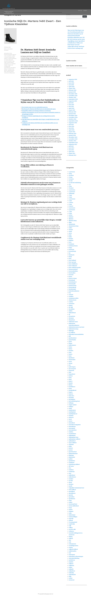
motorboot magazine (75, 424)
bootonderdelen (73, 271)
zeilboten (71, 565)
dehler (70, 311)
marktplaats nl (73, 413)
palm (70, 446)
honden (71, 350)
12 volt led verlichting (75, 182)
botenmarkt (72, 283)
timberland (72, 515)
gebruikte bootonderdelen (76, 334)
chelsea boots (72, 300)
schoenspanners (7, 67)
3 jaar (70, 195)
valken (71, 527)
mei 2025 (71, 106)
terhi (70, 513)
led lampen (72, 399)
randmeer (71, 462)
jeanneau (71, 370)
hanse (70, 343)
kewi (70, 377)
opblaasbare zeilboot (74, 439)
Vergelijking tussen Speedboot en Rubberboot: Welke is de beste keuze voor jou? (76, 42)
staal (70, 500)
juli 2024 (71, 124)
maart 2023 (72, 153)
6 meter (71, 206)
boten (70, 276)
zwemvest (71, 580)
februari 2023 (72, 155)
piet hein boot (73, 451)
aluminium (72, 224)
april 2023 (71, 151)
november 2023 (73, 139)
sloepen (71, 484)
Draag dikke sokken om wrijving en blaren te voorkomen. (36, 110)
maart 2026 (72, 88)
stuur (70, 507)
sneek (70, 486)
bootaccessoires (73, 269)
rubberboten (72, 477)
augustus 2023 (73, 144)
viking (70, 536)
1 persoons (72, 172)
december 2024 (73, 115)
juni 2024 (71, 126)
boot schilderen (73, 264)
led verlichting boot (74, 401)
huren (70, 354)
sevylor (71, 480)
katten (71, 376)
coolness (6, 57)
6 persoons (72, 209)
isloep (70, 363)
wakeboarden (72, 551)
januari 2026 (72, 92)
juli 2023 (71, 146)
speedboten (72, 493)
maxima (71, 415)
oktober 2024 (72, 119)
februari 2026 (72, 90)
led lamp (71, 397)
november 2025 (73, 95)
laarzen (71, 394)
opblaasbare (72, 435)
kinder (71, 383)
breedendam (72, 289)
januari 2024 (72, 135)
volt (70, 542)
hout (70, 352)
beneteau (71, 249)
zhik (70, 576)
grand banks (72, 339)
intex (70, 361)
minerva (71, 417)
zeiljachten (72, 571)
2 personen (72, 190)
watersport (72, 554)
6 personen (72, 208)
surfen (70, 509)
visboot (71, 538)
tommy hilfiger (73, 516)
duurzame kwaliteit (8, 61)
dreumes (71, 318)
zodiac (70, 578)
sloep (70, 482)
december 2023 (73, 137)
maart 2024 (72, 131)
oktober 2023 (72, 140)
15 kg (70, 186)
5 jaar (70, 200)
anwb (70, 231)
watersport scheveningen (76, 556)
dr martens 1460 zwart (8, 59)
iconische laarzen (10, 62)
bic (69, 253)
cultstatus (10, 57)
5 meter (71, 202)
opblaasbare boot (73, 437)
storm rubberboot (74, 506)
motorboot (72, 423)
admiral (71, 217)
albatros (71, 218)
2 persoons (72, 191)
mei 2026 (71, 85)
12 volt (70, 181)
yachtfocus (72, 560)
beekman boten (73, 246)
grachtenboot (72, 338)
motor (70, 421)
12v (70, 184)
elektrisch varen (73, 321)
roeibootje (72, 471)
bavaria (71, 238)
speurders (71, 497)
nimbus (71, 432)
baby (70, 235)
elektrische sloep (73, 329)
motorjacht (72, 428)
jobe (70, 372)
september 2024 (73, 121)
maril (70, 408)
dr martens (10, 48)
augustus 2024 (73, 122)
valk (70, 525)
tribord (71, 520)
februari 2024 (72, 133)
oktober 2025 (72, 97)
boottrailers (72, 273)
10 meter (71, 175)
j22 (70, 365)
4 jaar (70, 197)
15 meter (71, 188)
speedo (71, 495)
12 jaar (70, 177)
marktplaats (72, 412)
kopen (70, 392)
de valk (71, 307)
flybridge (71, 330)
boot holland (72, 260)
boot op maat (72, 262)
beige (70, 247)
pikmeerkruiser (73, 453)
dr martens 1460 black (11, 58)
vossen (71, 547)
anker (70, 227)
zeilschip (71, 572)
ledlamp (71, 403)
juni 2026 (71, 83)
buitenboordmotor (74, 291)
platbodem (72, 457)
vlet (70, 540)
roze (70, 473)
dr (7, 48)
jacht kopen (72, 367)
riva (70, 468)
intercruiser (72, 359)
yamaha (71, 562)
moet (70, 419)
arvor (70, 233)
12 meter (71, 179)
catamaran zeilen (73, 298)
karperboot (72, 374)
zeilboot (71, 563)
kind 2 (70, 381)
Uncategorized (73, 522)
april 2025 (71, 108)
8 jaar (70, 213)
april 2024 (71, 130)
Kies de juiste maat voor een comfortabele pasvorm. (35, 107)
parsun (71, 448)
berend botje (72, 251)
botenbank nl (72, 282)
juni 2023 (71, 148)
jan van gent (72, 368)
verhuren (71, 531)
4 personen (72, 199)
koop (70, 388)
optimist (71, 444)
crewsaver (71, 303)
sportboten (72, 498)
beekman (71, 244)
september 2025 (73, 99)
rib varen (71, 466)
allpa (70, 222)
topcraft (71, 518)
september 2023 (73, 142)
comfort (13, 55)
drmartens (6, 50)
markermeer (72, 410)
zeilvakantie (72, 574)
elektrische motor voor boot (76, 327)
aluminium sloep (73, 226)
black (5, 48)
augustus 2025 (73, 101)
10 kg (70, 173)
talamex (71, 511)
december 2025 (73, 94)
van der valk (72, 529)
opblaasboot (72, 441)
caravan (71, 294)
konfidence (72, 386)
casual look (9, 55)
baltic (70, 237)
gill (70, 336)
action (70, 215)
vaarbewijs (72, 524)
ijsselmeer (71, 357)
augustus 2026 (73, 79)
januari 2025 (72, 113)
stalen (70, 502)
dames (70, 305)
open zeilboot (73, 442)
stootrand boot (73, 504)
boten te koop (73, 278)
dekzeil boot (72, 312)
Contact (85, 10)
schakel (71, 479)
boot (70, 258)
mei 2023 (71, 150)
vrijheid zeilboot (73, 549)
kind (70, 379)
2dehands (71, 193)
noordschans (72, 433)
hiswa (70, 348)
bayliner (71, 240)
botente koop (72, 285)
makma (71, 406)
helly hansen (72, 345)
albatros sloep (73, 220)
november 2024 (73, 117)
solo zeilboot (72, 489)
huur (70, 356)
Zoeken (84, 16)
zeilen (70, 567)
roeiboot (71, 469)
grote (70, 341)
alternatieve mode (8, 53)
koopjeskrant (72, 390)
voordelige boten (73, 545)
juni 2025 (71, 104)
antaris (71, 229)
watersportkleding (74, 558)
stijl (11, 67)
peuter (71, 450)
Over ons (80, 10)
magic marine (73, 404)
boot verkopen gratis (75, 267)
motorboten (72, 426)
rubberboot (72, 475)
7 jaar (70, 211)
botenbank (72, 280)
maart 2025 (72, 110)
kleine (70, 385)
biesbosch (71, 255)
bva (70, 292)
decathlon (71, 309)
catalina (71, 296)
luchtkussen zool (7, 63)
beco (70, 242)
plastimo (71, 455)
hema (70, 347)
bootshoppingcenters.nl (9, 8)
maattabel (13, 63)
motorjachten (73, 430)
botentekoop (72, 287)
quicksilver (72, 460)
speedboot (72, 491)
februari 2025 (72, 112)
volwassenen (72, 544)
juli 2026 (71, 81)
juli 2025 (71, 103)
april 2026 (71, 86)
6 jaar (70, 204)
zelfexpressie (12, 72)
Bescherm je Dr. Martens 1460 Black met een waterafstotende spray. (39, 108)
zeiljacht (71, 569)
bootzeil (71, 274)
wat (70, 553)
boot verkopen (73, 265)
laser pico (71, 395)
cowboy (71, 302)
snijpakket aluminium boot (76, 488)
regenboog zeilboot (74, 464)
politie (70, 459)
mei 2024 (71, 128)
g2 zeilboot (72, 332)
